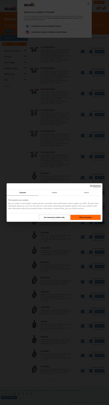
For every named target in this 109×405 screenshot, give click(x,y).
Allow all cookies (85, 217)
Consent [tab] (22, 192)
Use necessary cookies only (54, 217)
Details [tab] (54, 192)
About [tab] (86, 192)
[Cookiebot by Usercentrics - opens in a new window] (91, 186)
